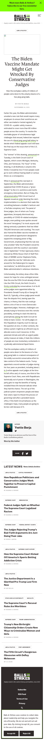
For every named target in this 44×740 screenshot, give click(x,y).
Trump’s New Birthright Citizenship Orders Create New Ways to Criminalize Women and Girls (22, 629)
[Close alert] (41, 5)
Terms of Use (22, 699)
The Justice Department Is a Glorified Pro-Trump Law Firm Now (20, 581)
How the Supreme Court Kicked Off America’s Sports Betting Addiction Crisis (21, 557)
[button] (39, 16)
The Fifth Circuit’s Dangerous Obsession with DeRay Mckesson (20, 655)
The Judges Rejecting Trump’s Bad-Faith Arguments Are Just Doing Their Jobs (20, 533)
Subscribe (22, 690)
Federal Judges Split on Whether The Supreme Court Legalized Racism (22, 508)
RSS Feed (22, 694)
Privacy (22, 703)
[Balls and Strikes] (22, 18)
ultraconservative (11, 196)
